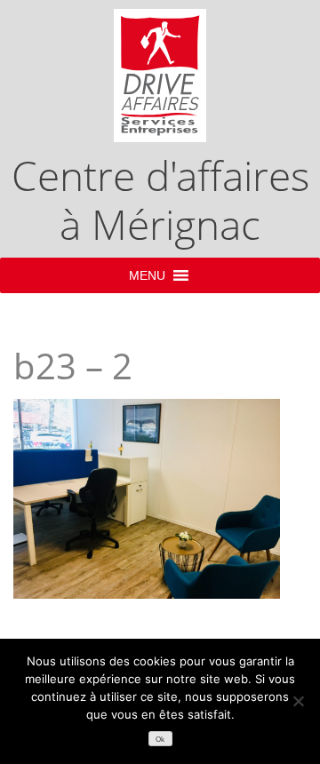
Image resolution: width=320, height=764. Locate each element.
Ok (160, 740)
